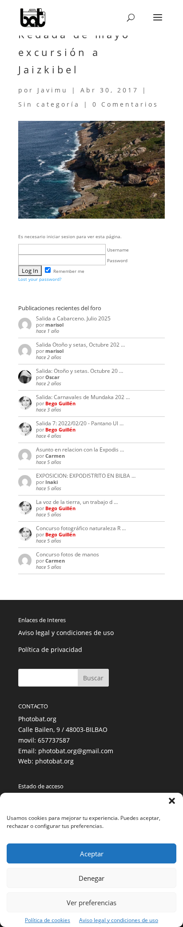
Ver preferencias (91, 902)
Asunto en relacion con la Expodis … (80, 449)
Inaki (51, 482)
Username (117, 250)
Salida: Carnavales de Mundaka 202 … (83, 397)
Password (116, 260)
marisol (54, 324)
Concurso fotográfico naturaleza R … (81, 528)
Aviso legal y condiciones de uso (118, 920)
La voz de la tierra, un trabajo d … (77, 502)
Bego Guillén (60, 403)
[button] (171, 800)
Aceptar (91, 853)
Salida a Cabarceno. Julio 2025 (73, 318)
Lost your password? (39, 279)
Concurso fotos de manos (67, 554)
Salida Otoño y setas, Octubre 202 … (80, 344)
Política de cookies (47, 920)
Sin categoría (49, 104)
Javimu (52, 90)
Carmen (55, 455)
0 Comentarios (125, 104)
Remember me (68, 271)
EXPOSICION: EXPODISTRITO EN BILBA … (85, 475)
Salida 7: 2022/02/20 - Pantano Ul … (79, 423)
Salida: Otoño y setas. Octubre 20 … (79, 371)
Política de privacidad (50, 649)
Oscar (52, 377)
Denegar (91, 878)
